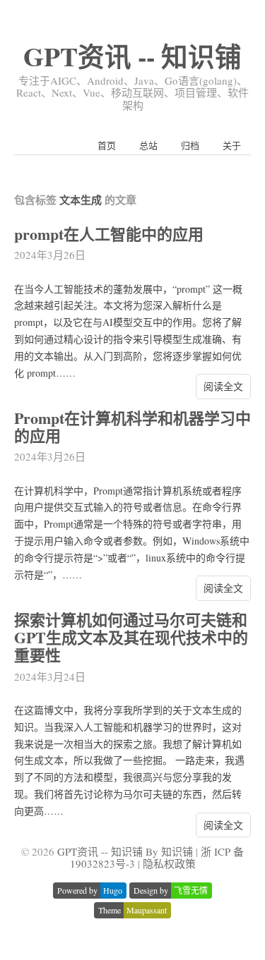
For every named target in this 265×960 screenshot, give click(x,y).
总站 (148, 145)
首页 (107, 145)
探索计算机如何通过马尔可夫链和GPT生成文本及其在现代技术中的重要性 (131, 637)
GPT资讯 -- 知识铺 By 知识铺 (125, 851)
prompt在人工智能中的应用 (109, 233)
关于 (232, 145)
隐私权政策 (169, 863)
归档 (190, 145)
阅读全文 (223, 386)
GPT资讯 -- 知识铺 (132, 56)
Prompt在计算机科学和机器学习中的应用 (132, 426)
